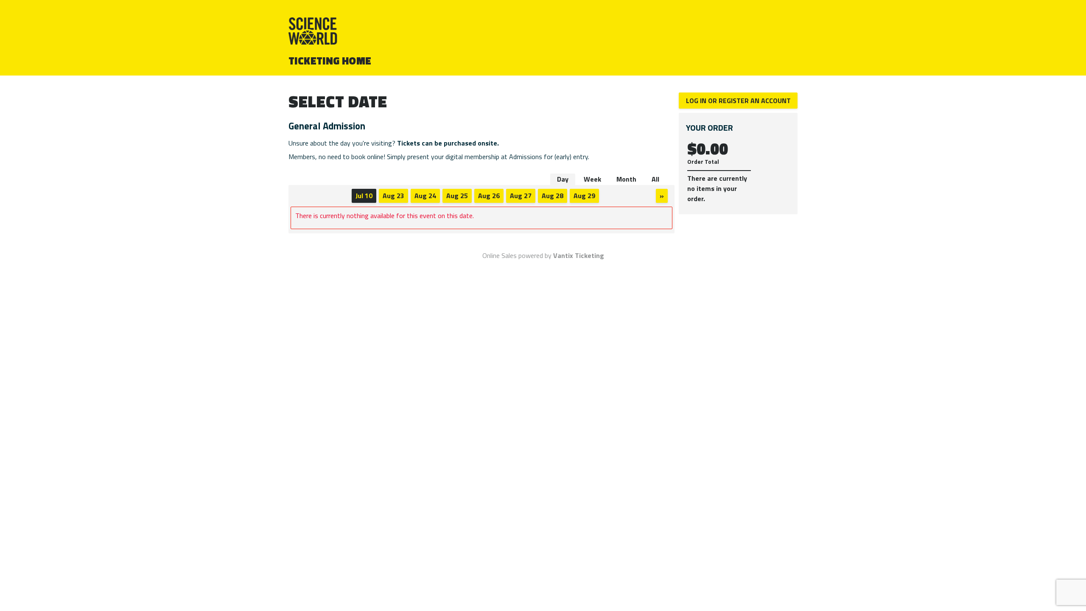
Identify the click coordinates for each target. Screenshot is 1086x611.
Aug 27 (521, 196)
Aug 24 (425, 196)
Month (626, 179)
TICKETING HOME (330, 60)
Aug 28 (552, 196)
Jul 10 (363, 196)
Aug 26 (489, 196)
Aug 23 (393, 196)
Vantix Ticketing (578, 255)
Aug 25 (457, 196)
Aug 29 (584, 196)
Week (592, 179)
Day (562, 179)
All (655, 179)
